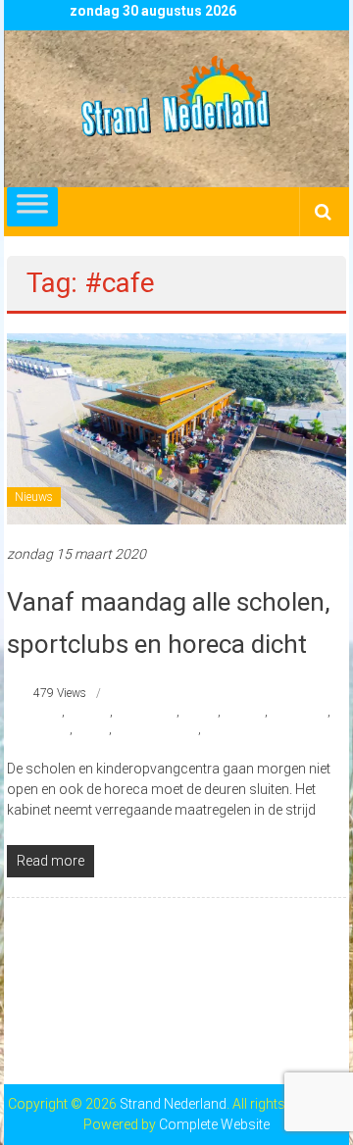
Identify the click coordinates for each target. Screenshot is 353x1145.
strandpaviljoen (243, 729)
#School (244, 712)
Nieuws (34, 497)
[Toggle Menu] (32, 207)
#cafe (48, 712)
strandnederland (156, 729)
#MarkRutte (146, 712)
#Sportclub (299, 712)
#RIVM (200, 712)
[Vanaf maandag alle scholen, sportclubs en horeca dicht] (176, 427)
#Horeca (89, 712)
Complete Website (214, 1124)
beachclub (43, 729)
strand (92, 729)
